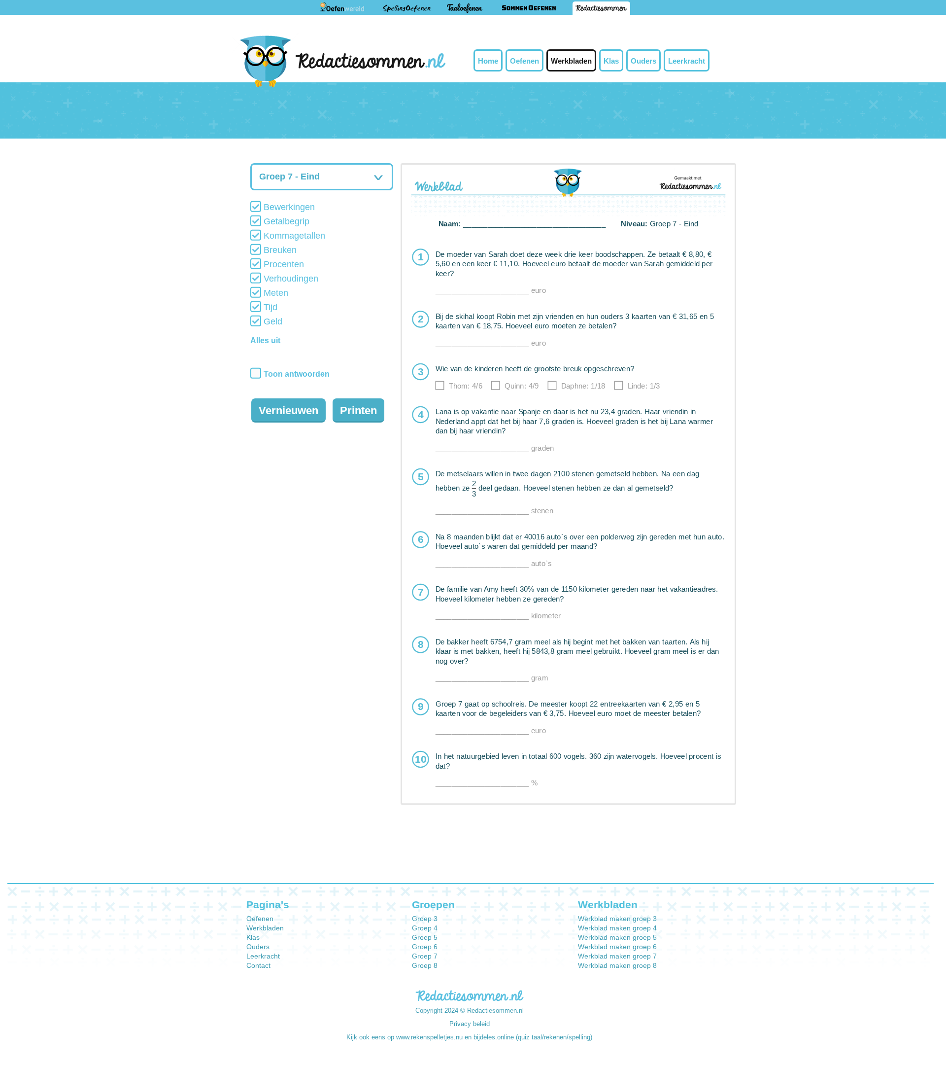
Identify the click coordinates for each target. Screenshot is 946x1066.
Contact (258, 965)
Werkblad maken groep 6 (617, 947)
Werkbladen (571, 61)
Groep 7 (425, 956)
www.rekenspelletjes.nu (429, 1037)
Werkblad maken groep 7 (617, 956)
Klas (611, 61)
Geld (271, 321)
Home (488, 61)
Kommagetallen (293, 236)
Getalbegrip (285, 221)
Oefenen (524, 61)
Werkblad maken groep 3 (617, 919)
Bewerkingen (288, 207)
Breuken (279, 250)
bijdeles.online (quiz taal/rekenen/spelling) (532, 1037)
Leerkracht (686, 61)
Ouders (643, 61)
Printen (358, 410)
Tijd (269, 307)
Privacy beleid (469, 1024)
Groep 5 (425, 937)
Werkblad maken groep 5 (617, 937)
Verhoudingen (289, 279)
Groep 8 (425, 965)
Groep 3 (425, 919)
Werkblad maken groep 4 (617, 928)
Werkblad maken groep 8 (617, 965)
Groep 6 (425, 947)
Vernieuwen (288, 410)
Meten (274, 293)
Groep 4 (425, 928)
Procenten (282, 264)
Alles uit (265, 340)
